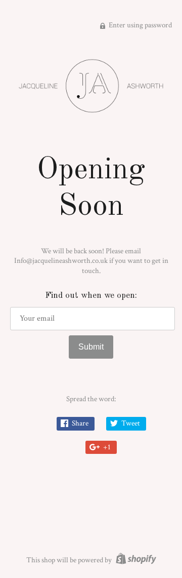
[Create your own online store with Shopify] (134, 560)
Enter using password (139, 25)
